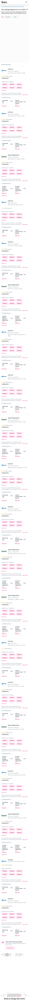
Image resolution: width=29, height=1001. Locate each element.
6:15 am (5, 740)
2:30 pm (5, 871)
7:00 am (5, 744)
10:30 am (19, 217)
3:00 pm (19, 871)
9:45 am (12, 130)
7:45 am (5, 170)
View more (3, 90)
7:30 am (19, 744)
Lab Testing (6, 6)
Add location (10, 948)
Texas (19, 6)
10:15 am (12, 217)
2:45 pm (12, 871)
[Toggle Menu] (25, 2)
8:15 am (5, 84)
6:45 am (19, 740)
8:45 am (19, 84)
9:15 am (12, 87)
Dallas (22, 6)
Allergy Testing (13, 6)
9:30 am (19, 87)
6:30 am (12, 740)
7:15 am (12, 744)
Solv (2, 6)
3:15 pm (5, 874)
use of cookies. (18, 996)
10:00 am (19, 130)
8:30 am (12, 84)
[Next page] (22, 954)
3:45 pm (19, 874)
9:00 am (5, 87)
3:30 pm (12, 874)
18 (20, 954)
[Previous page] (1, 954)
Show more (25, 94)
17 (16, 954)
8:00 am (12, 170)
